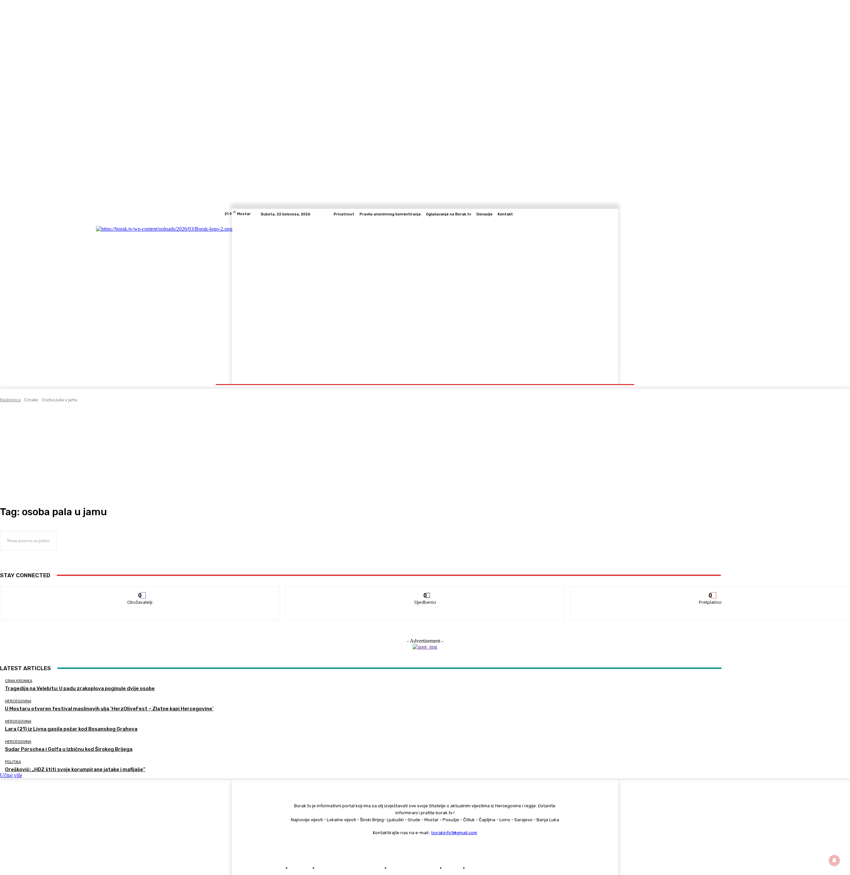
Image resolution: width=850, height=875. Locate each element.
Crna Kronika (18, 681)
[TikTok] (606, 214)
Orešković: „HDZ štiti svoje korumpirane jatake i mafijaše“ (75, 769)
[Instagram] (598, 214)
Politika (13, 762)
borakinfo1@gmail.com (454, 832)
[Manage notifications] (834, 860)
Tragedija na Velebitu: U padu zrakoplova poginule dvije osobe (80, 688)
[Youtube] (622, 214)
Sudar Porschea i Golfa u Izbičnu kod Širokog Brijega (68, 749)
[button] (618, 376)
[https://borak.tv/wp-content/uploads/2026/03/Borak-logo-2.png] (290, 293)
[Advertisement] (425, 454)
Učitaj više (11, 775)
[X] (614, 214)
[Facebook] (590, 214)
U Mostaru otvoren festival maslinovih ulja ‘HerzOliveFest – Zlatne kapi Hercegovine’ (109, 709)
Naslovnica (10, 400)
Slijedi (425, 591)
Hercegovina (18, 701)
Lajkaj (140, 591)
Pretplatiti (710, 591)
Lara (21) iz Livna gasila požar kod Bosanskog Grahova (71, 729)
